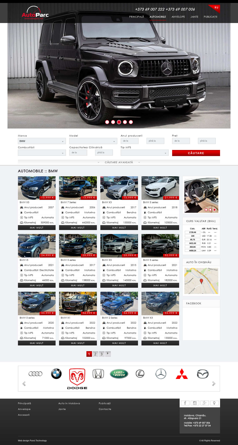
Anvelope (178, 16)
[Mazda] (202, 373)
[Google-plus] (205, 403)
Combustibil (26, 147)
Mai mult (37, 227)
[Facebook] (185, 403)
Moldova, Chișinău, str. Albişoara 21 (195, 417)
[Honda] (98, 373)
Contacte (105, 409)
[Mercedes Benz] (160, 373)
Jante (194, 16)
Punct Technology (38, 440)
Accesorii (24, 414)
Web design (23, 440)
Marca (22, 135)
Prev (24, 383)
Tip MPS (126, 147)
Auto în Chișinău (198, 262)
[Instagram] (195, 403)
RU (216, 7)
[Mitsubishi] (181, 373)
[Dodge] (77, 378)
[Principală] (35, 13)
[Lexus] (139, 373)
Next (214, 383)
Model (73, 135)
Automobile (158, 16)
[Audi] (35, 373)
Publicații (210, 16)
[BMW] (56, 373)
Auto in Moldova (69, 403)
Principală (136, 16)
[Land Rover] (119, 373)
